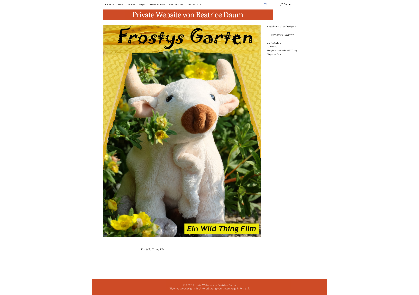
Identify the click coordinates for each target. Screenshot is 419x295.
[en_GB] (265, 4)
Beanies (131, 4)
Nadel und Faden (176, 4)
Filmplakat (271, 50)
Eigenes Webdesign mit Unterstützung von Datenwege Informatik (209, 288)
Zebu (279, 54)
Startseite (109, 4)
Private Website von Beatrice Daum (187, 15)
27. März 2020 (273, 46)
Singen (142, 4)
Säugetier (271, 54)
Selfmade (281, 50)
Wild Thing (292, 50)
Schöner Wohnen (157, 4)
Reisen (121, 4)
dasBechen (276, 43)
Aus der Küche (194, 4)
